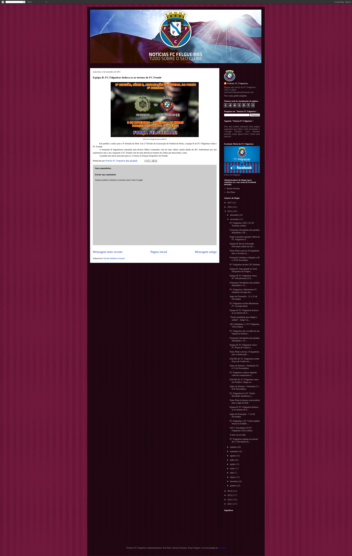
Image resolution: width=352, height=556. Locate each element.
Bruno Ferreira (233, 188)
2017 (229, 202)
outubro (233, 447)
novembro (234, 219)
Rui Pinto (231, 192)
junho (233, 464)
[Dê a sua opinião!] (148, 161)
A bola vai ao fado (238, 435)
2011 (229, 504)
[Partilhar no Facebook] (153, 161)
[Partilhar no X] (150, 161)
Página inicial (158, 251)
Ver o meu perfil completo (235, 96)
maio (232, 468)
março (233, 477)
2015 (229, 211)
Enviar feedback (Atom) (114, 258)
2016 (229, 207)
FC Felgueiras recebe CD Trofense (245, 264)
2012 (229, 499)
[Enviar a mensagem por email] (145, 161)
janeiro (233, 485)
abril (232, 473)
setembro (234, 451)
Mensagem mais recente (108, 251)
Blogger (221, 548)
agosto (233, 456)
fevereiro (234, 481)
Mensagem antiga (206, 251)
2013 (229, 495)
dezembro (234, 215)
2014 (229, 491)
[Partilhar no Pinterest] (156, 161)
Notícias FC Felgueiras (237, 83)
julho (232, 460)
